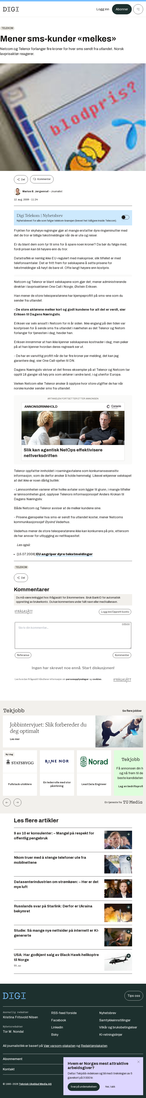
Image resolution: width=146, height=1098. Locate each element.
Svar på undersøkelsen (84, 1086)
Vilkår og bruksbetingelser (118, 1027)
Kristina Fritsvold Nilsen (20, 1017)
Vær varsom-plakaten (59, 1046)
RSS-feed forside (64, 1013)
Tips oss (133, 996)
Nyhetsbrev (107, 1013)
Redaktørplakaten (94, 1046)
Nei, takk (110, 1086)
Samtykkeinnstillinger (115, 1020)
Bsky (54, 1034)
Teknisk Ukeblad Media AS (35, 1084)
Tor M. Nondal (13, 1031)
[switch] (125, 217)
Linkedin (57, 1027)
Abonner (122, 9)
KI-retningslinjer (110, 1034)
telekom (7, 28)
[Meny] (138, 9)
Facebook (58, 1020)
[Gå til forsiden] (11, 9)
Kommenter (44, 179)
